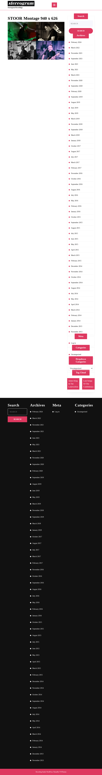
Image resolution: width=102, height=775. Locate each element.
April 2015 (75, 250)
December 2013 (76, 326)
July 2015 (74, 233)
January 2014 (75, 321)
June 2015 (74, 239)
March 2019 (75, 119)
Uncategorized (76, 354)
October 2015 (76, 217)
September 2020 (76, 86)
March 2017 (75, 162)
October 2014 (76, 277)
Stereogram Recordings (15, 7)
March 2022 (75, 48)
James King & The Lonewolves (73, 384)
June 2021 (74, 64)
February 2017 (76, 168)
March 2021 (75, 75)
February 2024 (76, 42)
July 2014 (74, 293)
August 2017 (75, 151)
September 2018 (76, 130)
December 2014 (76, 266)
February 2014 (76, 315)
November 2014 (76, 272)
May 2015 (74, 244)
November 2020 (76, 80)
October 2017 (76, 146)
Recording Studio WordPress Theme (46, 772)
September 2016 (76, 184)
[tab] (54, 4)
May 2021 (74, 70)
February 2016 (76, 206)
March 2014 (75, 310)
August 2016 (75, 190)
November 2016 (76, 173)
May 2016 (74, 201)
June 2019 (74, 108)
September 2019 (76, 97)
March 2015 (75, 255)
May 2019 (74, 113)
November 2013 (76, 332)
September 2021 (76, 59)
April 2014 (75, 304)
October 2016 (76, 179)
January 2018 (75, 141)
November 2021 (76, 53)
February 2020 (76, 91)
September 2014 (76, 283)
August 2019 (75, 102)
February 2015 (76, 261)
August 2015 (75, 228)
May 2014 (74, 299)
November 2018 (76, 124)
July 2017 (74, 157)
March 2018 (75, 135)
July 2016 (74, 195)
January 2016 (75, 212)
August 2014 (75, 288)
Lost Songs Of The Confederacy (88, 384)
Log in (73, 343)
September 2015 (76, 222)
